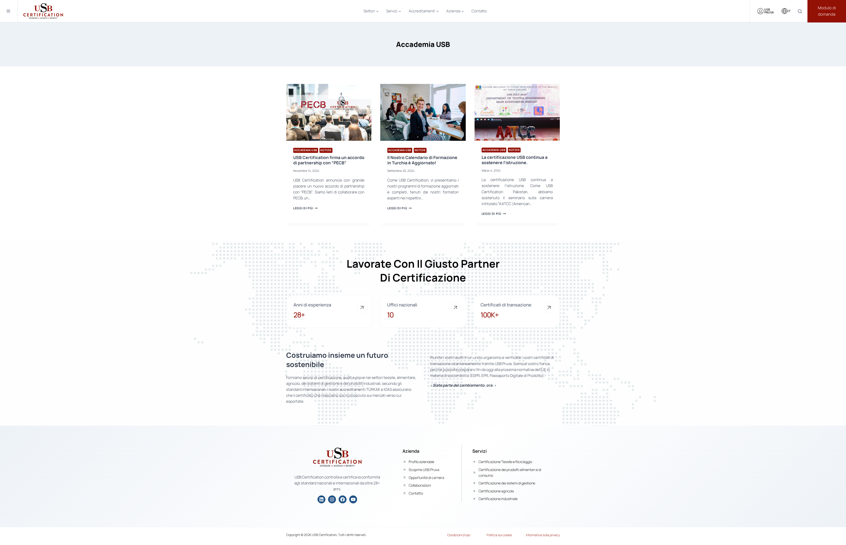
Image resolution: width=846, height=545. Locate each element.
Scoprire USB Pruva (424, 469)
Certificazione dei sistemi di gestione (507, 483)
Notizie (325, 150)
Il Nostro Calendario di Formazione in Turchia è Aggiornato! (422, 160)
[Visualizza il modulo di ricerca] (800, 11)
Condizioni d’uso (458, 535)
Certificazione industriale (498, 498)
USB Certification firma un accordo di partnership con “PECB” (328, 160)
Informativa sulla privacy (543, 535)
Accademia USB (305, 150)
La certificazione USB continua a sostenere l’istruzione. (514, 159)
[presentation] (328, 112)
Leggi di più (305, 208)
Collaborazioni (420, 485)
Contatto (479, 10)
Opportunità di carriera (426, 477)
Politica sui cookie (499, 535)
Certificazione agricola (496, 491)
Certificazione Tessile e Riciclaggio (505, 461)
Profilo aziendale (421, 461)
